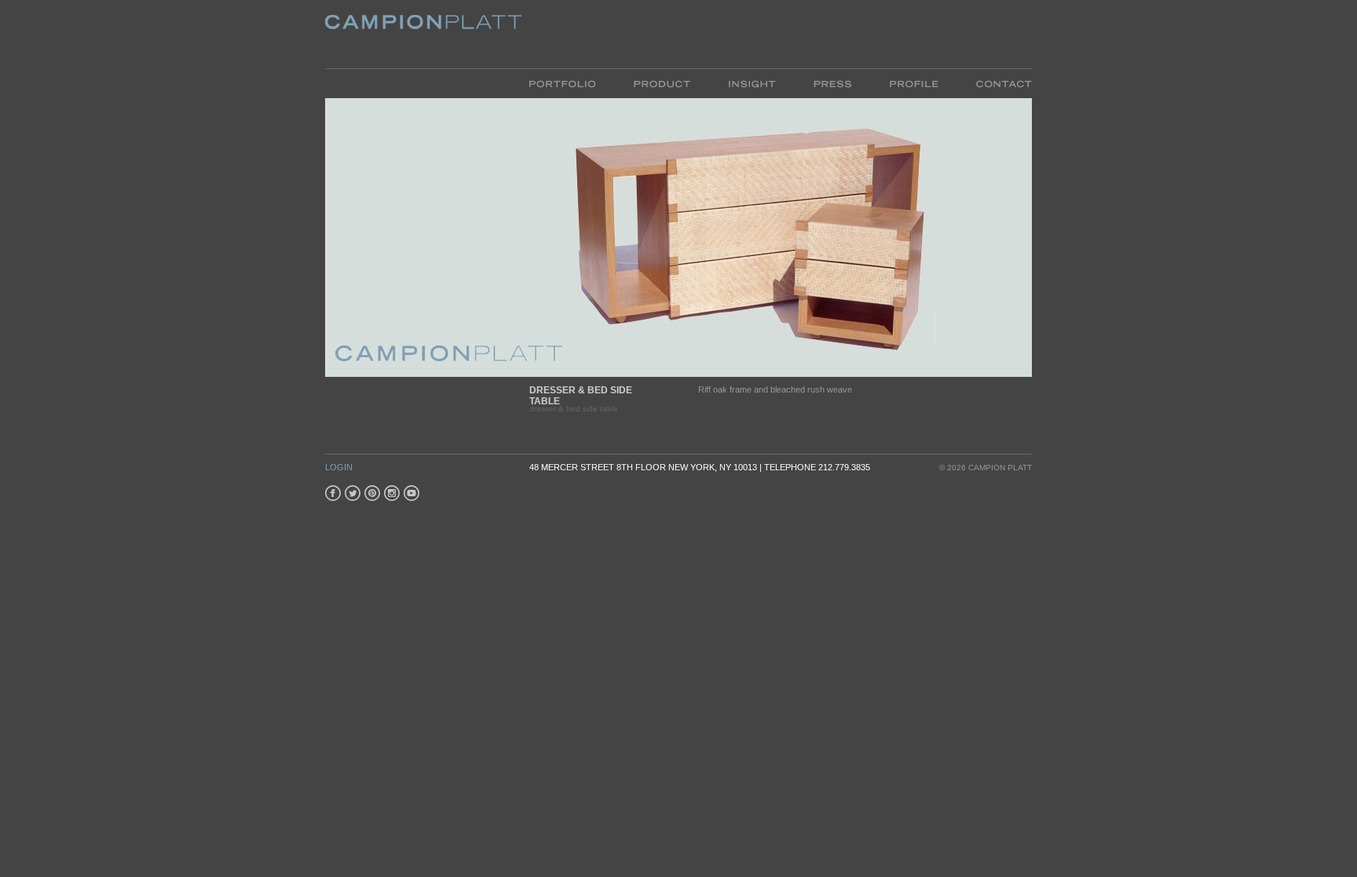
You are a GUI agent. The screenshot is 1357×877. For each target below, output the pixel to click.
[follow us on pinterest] (372, 493)
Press (813, 82)
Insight (731, 82)
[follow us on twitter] (352, 493)
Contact (983, 82)
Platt (406, 27)
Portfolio (561, 82)
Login (339, 467)
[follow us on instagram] (392, 493)
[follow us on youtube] (411, 493)
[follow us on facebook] (333, 493)
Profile (893, 82)
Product (642, 82)
